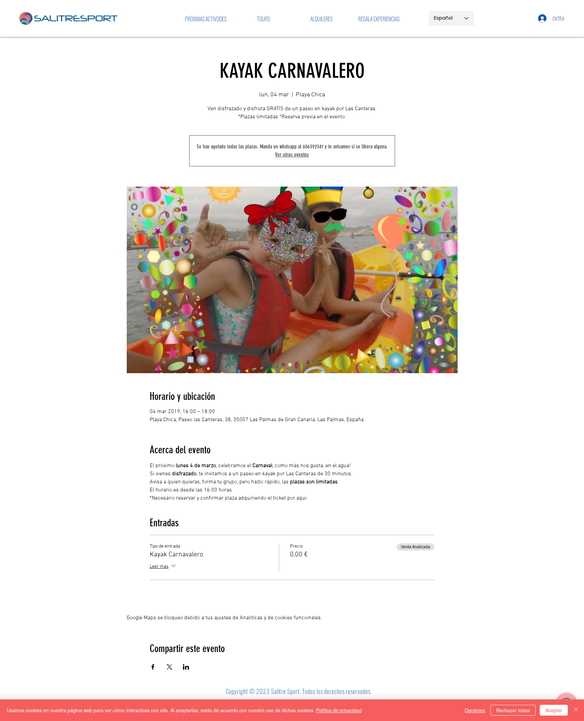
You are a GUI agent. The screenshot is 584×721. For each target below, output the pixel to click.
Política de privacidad (339, 710)
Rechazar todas (513, 710)
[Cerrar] (576, 710)
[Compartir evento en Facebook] (153, 667)
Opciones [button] (475, 710)
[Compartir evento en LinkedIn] (186, 667)
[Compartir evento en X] (169, 667)
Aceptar (553, 710)
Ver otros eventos (292, 154)
